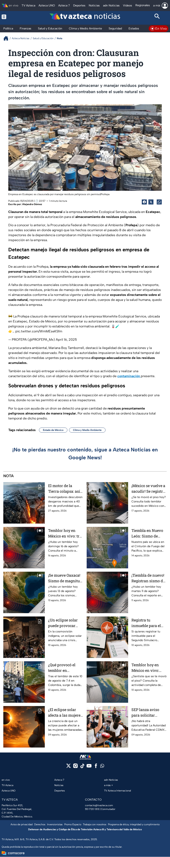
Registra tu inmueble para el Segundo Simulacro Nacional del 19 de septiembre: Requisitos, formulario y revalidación (148, 623)
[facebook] (95, 767)
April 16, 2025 (66, 340)
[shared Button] (159, 201)
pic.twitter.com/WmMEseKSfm (38, 331)
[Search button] (157, 17)
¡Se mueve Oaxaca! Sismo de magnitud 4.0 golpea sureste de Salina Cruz (65, 578)
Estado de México (53, 430)
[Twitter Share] (150, 201)
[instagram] (75, 767)
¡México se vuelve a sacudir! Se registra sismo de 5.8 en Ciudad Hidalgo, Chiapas (148, 488)
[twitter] (68, 767)
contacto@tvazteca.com (99, 805)
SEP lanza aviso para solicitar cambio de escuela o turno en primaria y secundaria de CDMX (148, 712)
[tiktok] (82, 767)
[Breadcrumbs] (7, 38)
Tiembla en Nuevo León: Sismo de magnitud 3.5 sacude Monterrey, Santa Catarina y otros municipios (147, 533)
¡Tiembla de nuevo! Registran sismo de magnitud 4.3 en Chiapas (148, 578)
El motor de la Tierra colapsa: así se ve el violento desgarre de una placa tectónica (64, 488)
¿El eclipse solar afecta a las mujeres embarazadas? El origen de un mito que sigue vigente (65, 712)
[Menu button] (13, 17)
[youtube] (89, 767)
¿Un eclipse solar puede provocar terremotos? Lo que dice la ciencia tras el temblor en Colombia (64, 623)
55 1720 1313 (92, 809)
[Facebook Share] (144, 201)
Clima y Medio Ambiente (87, 430)
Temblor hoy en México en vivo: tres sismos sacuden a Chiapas (65, 533)
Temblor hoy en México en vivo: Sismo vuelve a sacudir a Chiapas (147, 667)
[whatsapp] (102, 767)
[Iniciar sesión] (165, 5)
